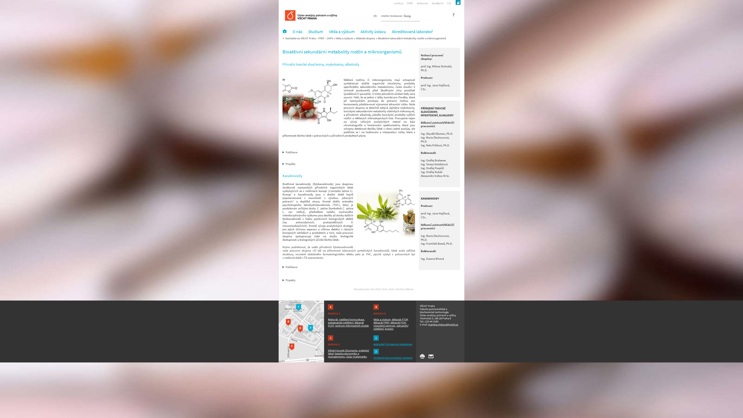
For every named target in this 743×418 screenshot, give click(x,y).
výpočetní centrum (384, 325)
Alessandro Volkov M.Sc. (435, 176)
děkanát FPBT (381, 322)
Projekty (290, 164)
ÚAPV (330, 38)
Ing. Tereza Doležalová (434, 164)
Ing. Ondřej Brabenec (433, 160)
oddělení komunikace (351, 319)
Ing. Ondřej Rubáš (431, 172)
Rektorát (333, 319)
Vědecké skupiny (365, 38)
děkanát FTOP (400, 319)
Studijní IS (437, 3)
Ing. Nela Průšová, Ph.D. (435, 145)
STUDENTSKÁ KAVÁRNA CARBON (392, 358)
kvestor (389, 329)
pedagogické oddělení (340, 322)
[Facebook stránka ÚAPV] (451, 16)
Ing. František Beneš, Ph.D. (437, 243)
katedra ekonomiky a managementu (343, 355)
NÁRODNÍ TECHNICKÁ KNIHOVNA (392, 344)
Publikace (291, 152)
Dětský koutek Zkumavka (342, 350)
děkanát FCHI (398, 322)
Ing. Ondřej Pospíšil (432, 168)
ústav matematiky (356, 356)
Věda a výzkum (344, 38)
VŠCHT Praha (308, 38)
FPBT (410, 3)
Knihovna (422, 3)
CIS (449, 3)
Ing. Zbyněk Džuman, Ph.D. (437, 133)
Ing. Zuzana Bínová (432, 258)
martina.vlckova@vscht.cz (443, 324)
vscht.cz (398, 3)
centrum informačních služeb (352, 325)
